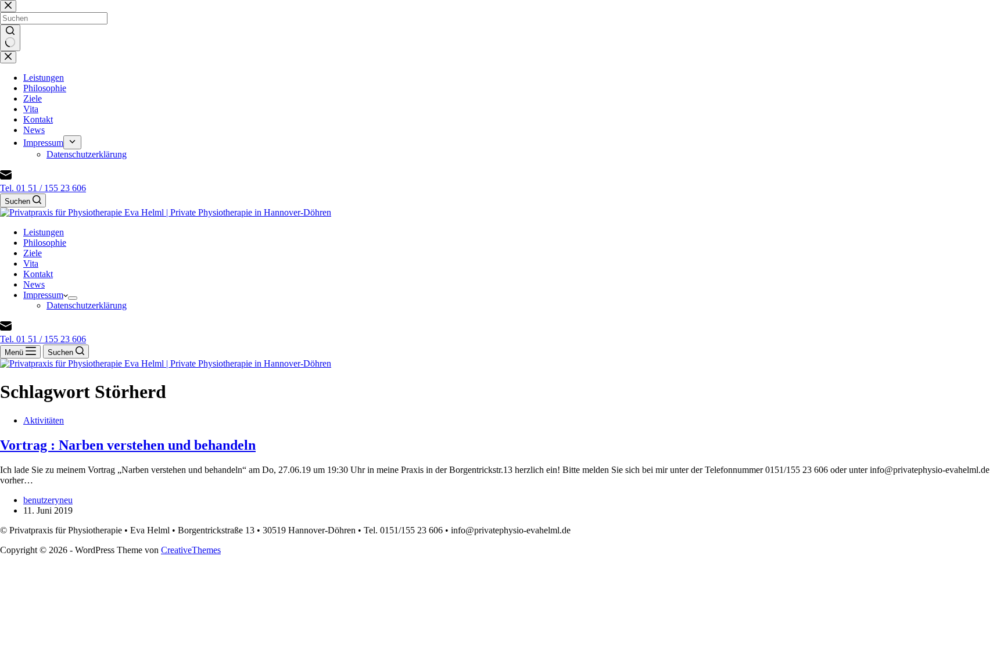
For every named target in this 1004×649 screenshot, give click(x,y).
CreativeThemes (191, 550)
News (34, 284)
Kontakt (38, 274)
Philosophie (44, 243)
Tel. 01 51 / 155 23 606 (43, 188)
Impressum (43, 295)
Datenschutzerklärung (86, 305)
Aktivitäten (43, 420)
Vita (30, 263)
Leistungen (43, 232)
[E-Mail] (6, 177)
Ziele (32, 253)
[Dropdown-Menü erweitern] (72, 298)
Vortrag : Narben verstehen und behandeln (128, 445)
